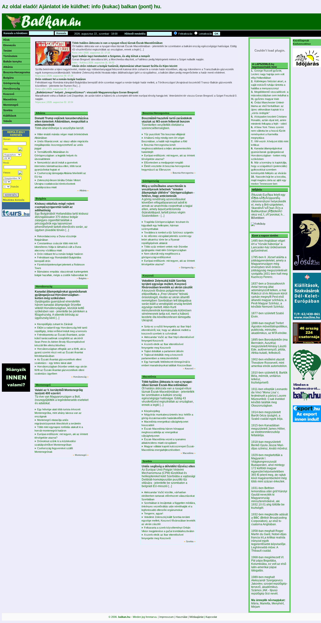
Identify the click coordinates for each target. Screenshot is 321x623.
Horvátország (11, 88)
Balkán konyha (12, 61)
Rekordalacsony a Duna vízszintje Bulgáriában (55, 238)
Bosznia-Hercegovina (16, 72)
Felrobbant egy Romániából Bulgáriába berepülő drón (58, 259)
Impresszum (166, 616)
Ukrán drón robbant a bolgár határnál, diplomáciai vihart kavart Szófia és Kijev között (124, 66)
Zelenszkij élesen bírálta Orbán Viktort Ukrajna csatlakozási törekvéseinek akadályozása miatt (58, 184)
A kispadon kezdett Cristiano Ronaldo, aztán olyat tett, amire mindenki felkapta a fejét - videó (269, 120)
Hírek (6, 39)
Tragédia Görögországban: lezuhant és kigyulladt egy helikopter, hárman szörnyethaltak (165, 225)
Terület (7, 50)
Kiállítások (9, 115)
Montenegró (10, 104)
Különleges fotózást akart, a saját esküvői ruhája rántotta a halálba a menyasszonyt (268, 85)
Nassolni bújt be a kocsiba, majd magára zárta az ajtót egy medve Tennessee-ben (268, 180)
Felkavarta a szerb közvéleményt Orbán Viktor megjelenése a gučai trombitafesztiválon (167, 529)
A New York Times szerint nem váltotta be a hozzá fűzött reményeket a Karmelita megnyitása (268, 132)
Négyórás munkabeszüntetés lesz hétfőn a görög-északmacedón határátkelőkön (167, 416)
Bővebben (257, 218)
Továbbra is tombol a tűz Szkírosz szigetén (168, 232)
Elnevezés (9, 45)
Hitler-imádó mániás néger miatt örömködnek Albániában (61, 136)
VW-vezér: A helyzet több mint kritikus (269, 143)
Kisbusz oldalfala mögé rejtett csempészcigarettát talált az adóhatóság (54, 207)
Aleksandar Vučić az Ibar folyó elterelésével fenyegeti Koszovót (167, 339)
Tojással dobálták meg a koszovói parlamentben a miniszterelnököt (162, 356)
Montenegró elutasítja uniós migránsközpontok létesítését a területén (58, 422)
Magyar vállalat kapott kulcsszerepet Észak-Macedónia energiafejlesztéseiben (168, 448)
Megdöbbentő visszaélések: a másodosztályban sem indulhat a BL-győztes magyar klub (269, 95)
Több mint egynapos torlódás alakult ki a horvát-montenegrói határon (59, 429)
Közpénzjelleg (152, 411)
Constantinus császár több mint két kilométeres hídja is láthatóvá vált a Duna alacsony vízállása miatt (58, 247)
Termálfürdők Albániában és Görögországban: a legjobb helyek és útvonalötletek (56, 155)
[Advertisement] (171, 23)
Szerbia (7, 110)
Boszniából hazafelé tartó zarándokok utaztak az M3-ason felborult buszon (167, 120)
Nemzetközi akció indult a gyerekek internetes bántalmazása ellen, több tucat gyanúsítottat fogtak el (58, 166)
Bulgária (8, 77)
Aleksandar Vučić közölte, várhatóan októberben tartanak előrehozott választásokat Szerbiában (168, 496)
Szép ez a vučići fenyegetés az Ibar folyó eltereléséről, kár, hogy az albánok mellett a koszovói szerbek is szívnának (166, 330)
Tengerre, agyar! (153, 513)
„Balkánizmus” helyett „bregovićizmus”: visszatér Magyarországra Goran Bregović (86, 92)
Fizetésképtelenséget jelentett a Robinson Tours (60, 266)
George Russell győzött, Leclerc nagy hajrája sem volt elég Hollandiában (267, 74)
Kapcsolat (211, 616)
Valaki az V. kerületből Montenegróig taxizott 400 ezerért (59, 391)
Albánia (8, 66)
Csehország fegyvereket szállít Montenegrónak (54, 450)
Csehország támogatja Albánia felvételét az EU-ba (60, 175)
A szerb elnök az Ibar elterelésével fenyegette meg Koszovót (162, 346)
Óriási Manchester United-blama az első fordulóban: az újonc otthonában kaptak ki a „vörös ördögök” (267, 107)
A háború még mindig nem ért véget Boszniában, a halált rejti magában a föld (164, 139)
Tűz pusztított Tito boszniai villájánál (164, 134)
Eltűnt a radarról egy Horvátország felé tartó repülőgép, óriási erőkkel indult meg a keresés (61, 329)
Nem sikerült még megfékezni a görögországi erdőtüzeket (160, 255)
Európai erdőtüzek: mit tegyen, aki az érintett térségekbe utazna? (61, 436)
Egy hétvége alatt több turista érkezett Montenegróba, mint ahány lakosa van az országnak (58, 413)
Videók (7, 121)
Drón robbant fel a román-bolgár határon (60, 79)
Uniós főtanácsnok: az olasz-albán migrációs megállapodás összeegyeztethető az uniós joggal (61, 145)
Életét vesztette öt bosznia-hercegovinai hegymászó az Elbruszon (165, 168)
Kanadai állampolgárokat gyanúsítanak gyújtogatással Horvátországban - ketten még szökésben (61, 295)
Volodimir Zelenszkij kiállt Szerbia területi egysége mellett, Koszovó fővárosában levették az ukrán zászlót (167, 284)
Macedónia (10, 99)
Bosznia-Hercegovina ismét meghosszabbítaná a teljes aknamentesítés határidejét (166, 148)
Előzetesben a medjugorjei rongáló (163, 162)
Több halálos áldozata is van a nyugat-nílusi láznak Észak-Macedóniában (117, 42)
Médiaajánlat (196, 616)
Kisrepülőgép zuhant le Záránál (54, 324)
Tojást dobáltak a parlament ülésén (164, 351)
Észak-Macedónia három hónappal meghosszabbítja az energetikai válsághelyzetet (162, 432)
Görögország (11, 83)
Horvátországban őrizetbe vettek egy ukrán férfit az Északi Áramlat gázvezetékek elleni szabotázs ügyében (61, 370)
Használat (181, 616)
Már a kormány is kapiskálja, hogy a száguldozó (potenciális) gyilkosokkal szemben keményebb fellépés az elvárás (269, 168)
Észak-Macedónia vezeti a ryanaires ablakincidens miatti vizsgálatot (163, 441)
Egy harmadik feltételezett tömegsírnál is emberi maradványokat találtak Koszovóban (166, 363)
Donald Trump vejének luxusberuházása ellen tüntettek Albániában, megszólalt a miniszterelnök (61, 121)
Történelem (10, 56)
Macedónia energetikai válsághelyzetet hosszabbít (164, 423)
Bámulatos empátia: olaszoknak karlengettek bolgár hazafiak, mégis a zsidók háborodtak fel (61, 273)
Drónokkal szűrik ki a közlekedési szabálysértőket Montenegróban (55, 443)
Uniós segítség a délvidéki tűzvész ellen (168, 466)
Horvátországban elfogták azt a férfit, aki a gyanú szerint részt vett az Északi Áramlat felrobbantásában (60, 352)
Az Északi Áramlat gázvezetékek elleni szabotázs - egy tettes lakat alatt (58, 361)
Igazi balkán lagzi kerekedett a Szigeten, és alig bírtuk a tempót (111, 56)
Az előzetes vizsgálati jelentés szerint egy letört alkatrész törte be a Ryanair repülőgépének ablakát (166, 239)
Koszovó (8, 94)
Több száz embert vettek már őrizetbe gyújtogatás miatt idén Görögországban (164, 248)
